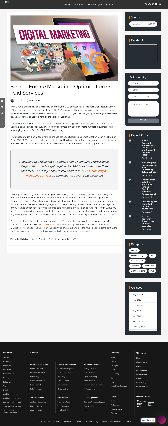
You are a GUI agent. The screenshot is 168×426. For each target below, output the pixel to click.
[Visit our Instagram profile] (152, 4)
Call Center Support (64, 373)
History (113, 382)
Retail (5, 390)
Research (135, 266)
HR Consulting (62, 389)
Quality (113, 401)
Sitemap (117, 422)
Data (152, 271)
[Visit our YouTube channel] (159, 4)
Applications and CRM (92, 381)
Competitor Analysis (37, 381)
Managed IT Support (91, 369)
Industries (7, 353)
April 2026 (137, 316)
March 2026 (138, 321)
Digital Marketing (21, 239)
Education (7, 366)
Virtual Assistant (63, 381)
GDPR (138, 378)
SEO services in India (50, 224)
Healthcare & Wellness (12, 398)
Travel (5, 386)
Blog (138, 358)
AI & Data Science (37, 398)
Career (139, 366)
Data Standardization (65, 406)
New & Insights (95, 4)
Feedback (114, 413)
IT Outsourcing (89, 389)
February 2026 (139, 327)
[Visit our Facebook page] (149, 4)
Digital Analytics (63, 410)
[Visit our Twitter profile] (145, 4)
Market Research (36, 369)
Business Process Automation (95, 402)
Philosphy (114, 366)
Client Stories (141, 362)
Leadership (115, 374)
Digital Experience (91, 398)
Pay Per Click (41, 239)
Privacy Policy (92, 422)
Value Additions (116, 409)
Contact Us (79, 422)
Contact (110, 4)
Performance (115, 405)
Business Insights (138, 255)
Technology (149, 266)
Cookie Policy (141, 370)
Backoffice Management (66, 369)
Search (151, 24)
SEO (74, 239)
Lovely (20, 100)
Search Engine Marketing (59, 239)
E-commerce (8, 362)
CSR (112, 378)
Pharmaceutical (9, 374)
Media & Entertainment (12, 402)
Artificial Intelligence (38, 402)
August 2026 (138, 294)
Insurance (7, 370)
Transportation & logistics (12, 406)
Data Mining (34, 377)
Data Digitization (90, 406)
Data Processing (36, 389)
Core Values (115, 362)
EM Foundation (142, 387)
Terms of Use (106, 422)
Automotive (7, 358)
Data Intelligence (36, 410)
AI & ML (134, 250)
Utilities (6, 378)
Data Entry (61, 377)
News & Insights (142, 382)
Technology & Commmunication (10, 411)
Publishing (7, 382)
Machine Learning (37, 406)
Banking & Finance (10, 394)
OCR (85, 410)
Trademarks (128, 422)
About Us (79, 4)
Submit (143, 120)
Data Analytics (63, 398)
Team (113, 370)
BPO (152, 255)
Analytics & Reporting (65, 402)
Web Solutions (137, 261)
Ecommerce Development (93, 385)
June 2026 (137, 305)
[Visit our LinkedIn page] (155, 4)
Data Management (64, 385)
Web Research (35, 385)
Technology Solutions (92, 364)
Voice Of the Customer (119, 386)
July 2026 (137, 300)
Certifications (141, 374)
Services (34, 353)
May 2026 (137, 311)
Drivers (113, 397)
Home (67, 4)
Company (115, 353)
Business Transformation (66, 364)
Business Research (37, 373)
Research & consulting (39, 364)
